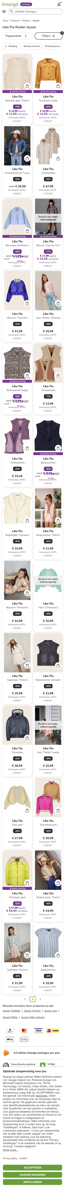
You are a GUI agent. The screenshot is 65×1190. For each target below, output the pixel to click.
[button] (17, 36)
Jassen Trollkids (11, 1010)
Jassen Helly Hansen (33, 1017)
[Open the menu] (4, 11)
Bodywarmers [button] (32, 46)
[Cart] (27, 86)
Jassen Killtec (10, 1017)
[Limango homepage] (10, 4)
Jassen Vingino (32, 1010)
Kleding (12, 46)
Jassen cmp (50, 1010)
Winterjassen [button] (52, 46)
